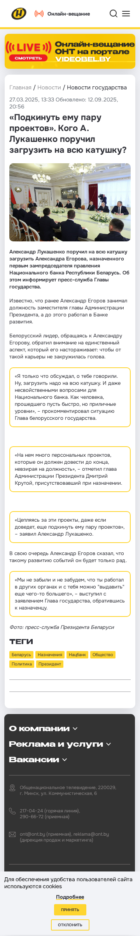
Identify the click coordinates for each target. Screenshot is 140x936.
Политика (22, 664)
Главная (20, 87)
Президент (49, 664)
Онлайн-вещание (68, 13)
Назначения (50, 654)
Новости (49, 87)
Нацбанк (77, 654)
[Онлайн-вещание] (70, 51)
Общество (103, 654)
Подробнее (70, 897)
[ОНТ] (19, 13)
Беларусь (21, 654)
